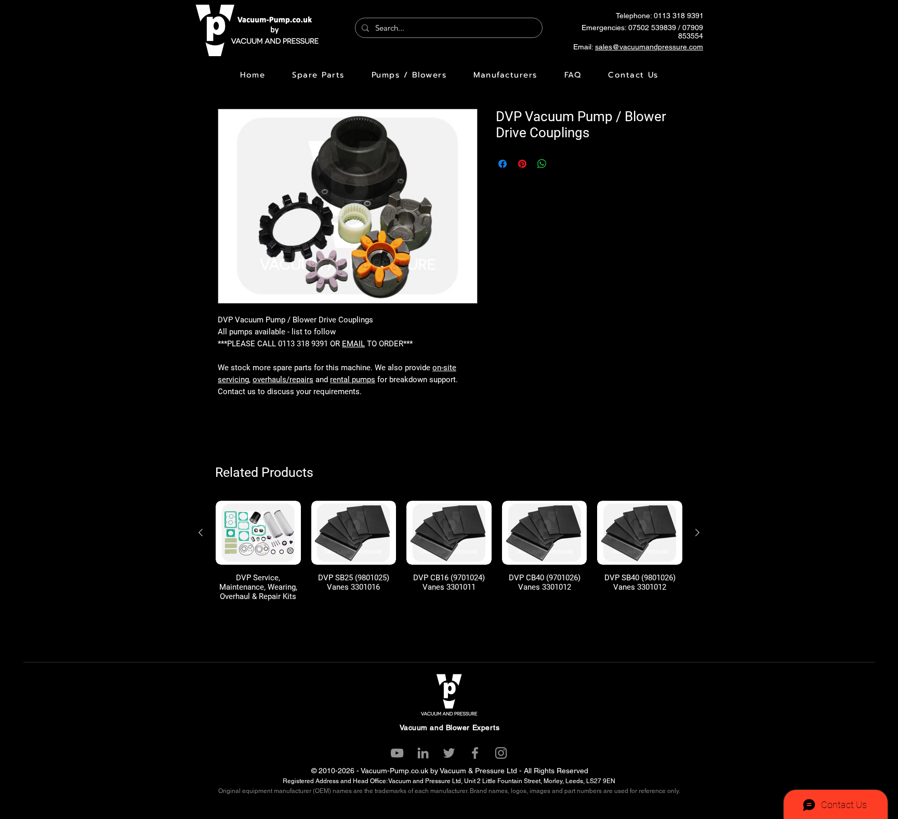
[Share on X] (562, 164)
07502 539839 (652, 27)
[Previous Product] (200, 532)
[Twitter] (449, 753)
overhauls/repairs (283, 379)
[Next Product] (697, 532)
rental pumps (352, 379)
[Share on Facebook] (502, 164)
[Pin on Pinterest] (522, 164)
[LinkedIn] (423, 753)
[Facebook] (475, 753)
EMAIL (353, 343)
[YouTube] (397, 753)
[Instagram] (501, 753)
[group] (449, 551)
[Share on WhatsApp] (542, 164)
